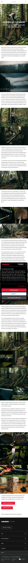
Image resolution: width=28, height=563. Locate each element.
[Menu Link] (1, 2)
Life (14, 1)
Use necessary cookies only (14, 297)
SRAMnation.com (19, 499)
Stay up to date (6, 527)
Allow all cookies (14, 290)
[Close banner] (26, 264)
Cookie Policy (13, 282)
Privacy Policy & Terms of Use (5, 560)
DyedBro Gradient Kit (8, 503)
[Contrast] (20, 559)
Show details (21, 286)
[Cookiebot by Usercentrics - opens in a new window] (18, 264)
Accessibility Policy (14, 560)
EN (3, 552)
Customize (13, 293)
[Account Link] (26, 1)
